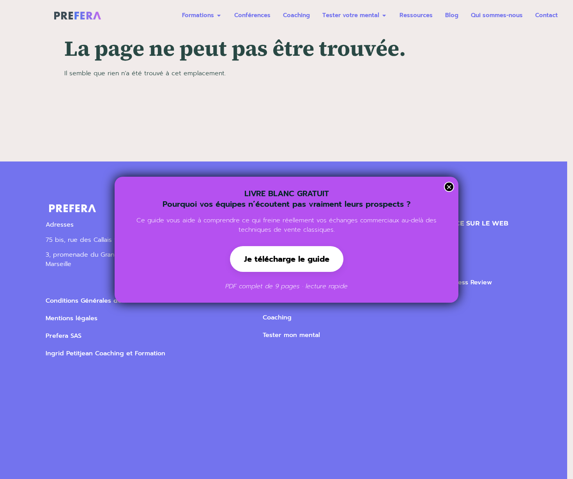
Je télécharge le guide (286, 259)
